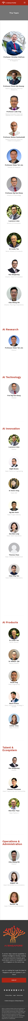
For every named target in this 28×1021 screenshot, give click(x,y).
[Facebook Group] (11, 990)
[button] (14, 980)
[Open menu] (24, 2)
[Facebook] (9, 990)
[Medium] (16, 990)
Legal (14, 995)
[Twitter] (19, 990)
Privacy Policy (8, 995)
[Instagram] (14, 990)
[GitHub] (23, 990)
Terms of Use (20, 995)
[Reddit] (21, 990)
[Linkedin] (4, 990)
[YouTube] (7, 990)
